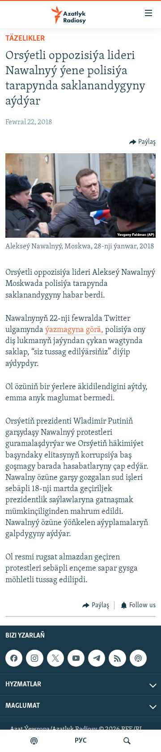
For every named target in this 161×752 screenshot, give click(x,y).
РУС (81, 740)
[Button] (142, 142)
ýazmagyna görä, (74, 330)
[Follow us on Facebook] (13, 658)
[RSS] (117, 658)
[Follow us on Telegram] (96, 658)
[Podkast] (34, 741)
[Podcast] (138, 658)
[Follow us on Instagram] (34, 658)
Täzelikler (25, 39)
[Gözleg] (127, 741)
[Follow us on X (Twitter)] (55, 658)
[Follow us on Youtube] (76, 658)
